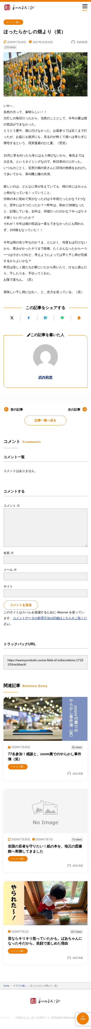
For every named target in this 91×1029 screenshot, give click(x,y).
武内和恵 (45, 377)
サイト (8, 586)
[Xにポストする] (12, 318)
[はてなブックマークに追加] (45, 318)
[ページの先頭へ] (83, 1019)
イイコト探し (13, 22)
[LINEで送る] (62, 318)
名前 (9, 553)
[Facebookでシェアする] (28, 318)
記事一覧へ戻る (45, 420)
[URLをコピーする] (79, 318)
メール (10, 569)
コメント (12, 505)
